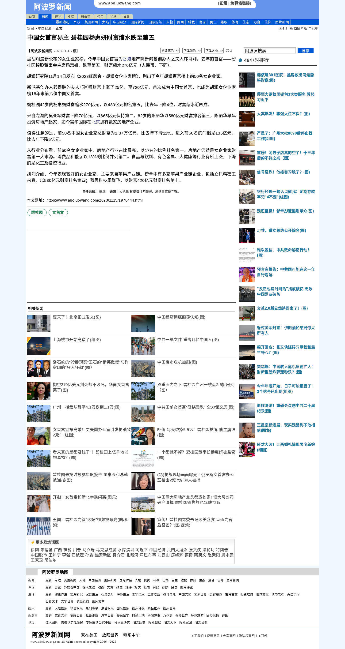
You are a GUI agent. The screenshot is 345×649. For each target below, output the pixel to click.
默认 (229, 51)
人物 (169, 22)
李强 (66, 555)
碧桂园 (37, 212)
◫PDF (313, 28)
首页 (32, 17)
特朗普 (222, 550)
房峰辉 (177, 555)
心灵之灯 (107, 594)
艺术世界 (200, 594)
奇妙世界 (181, 615)
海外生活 (123, 594)
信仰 (267, 22)
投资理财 (247, 594)
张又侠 (195, 550)
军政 (76, 22)
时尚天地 (138, 615)
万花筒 (168, 615)
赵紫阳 (214, 555)
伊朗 (35, 550)
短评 (128, 587)
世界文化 (262, 594)
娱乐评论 (138, 608)
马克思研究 (122, 622)
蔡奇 (189, 555)
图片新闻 (232, 580)
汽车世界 (107, 615)
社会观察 (92, 615)
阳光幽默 (154, 622)
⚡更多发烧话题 (45, 542)
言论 (58, 587)
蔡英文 (200, 555)
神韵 (67, 550)
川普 (77, 550)
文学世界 (67, 601)
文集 (110, 587)
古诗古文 (231, 594)
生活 (71, 17)
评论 (58, 17)
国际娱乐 (123, 608)
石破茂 (78, 555)
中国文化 (185, 594)
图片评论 (186, 587)
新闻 (45, 17)
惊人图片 (52, 622)
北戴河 (132, 555)
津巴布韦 (148, 555)
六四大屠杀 (177, 550)
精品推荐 (154, 608)
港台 (256, 22)
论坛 (113, 17)
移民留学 (123, 615)
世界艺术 (52, 601)
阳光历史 (139, 622)
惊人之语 (88, 587)
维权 (224, 22)
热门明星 (92, 608)
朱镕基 (46, 550)
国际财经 (155, 22)
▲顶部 (263, 636)
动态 (101, 587)
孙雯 (89, 555)
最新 (62, 22)
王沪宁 (55, 555)
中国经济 (120, 22)
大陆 (105, 22)
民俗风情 (212, 615)
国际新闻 (137, 22)
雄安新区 (103, 555)
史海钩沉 (76, 594)
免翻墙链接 (240, 3)
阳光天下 (170, 622)
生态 (246, 22)
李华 (103, 191)
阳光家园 (185, 622)
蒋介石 (118, 555)
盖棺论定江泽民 (72, 622)
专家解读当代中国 (98, 622)
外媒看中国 (72, 587)
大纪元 (124, 191)
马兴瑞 (88, 550)
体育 (235, 22)
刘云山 (163, 555)
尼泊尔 (50, 560)
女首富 (58, 212)
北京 (96, 122)
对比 (156, 587)
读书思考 (278, 594)
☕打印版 (286, 28)
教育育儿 (169, 594)
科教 (191, 22)
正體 (223, 3)
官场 (202, 22)
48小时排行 (256, 60)
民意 (174, 587)
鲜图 (225, 615)
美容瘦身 (216, 594)
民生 (213, 22)
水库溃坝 (126, 550)
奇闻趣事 (154, 615)
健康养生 (61, 594)
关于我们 (197, 636)
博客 (126, 17)
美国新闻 (91, 22)
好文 (137, 587)
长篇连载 (83, 601)
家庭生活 (92, 594)
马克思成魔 (106, 550)
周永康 (227, 555)
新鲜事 (86, 17)
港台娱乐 (107, 608)
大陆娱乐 (61, 608)
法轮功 (208, 550)
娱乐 (100, 17)
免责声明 (229, 636)
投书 (147, 587)
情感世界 (76, 615)
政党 (119, 587)
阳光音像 (201, 622)
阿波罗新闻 (52, 7)
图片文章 (98, 601)
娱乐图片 (169, 608)
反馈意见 (213, 636)
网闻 (180, 22)
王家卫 (37, 560)
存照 (165, 587)
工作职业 (154, 594)
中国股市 (39, 555)
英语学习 (293, 594)
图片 (282, 22)
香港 (127, 59)
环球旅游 (197, 615)
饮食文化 (61, 615)
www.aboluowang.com (120, 3)
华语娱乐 (76, 608)
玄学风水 (138, 594)
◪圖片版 (300, 28)
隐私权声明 (247, 636)
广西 (58, 550)
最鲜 (49, 615)
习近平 (142, 550)
